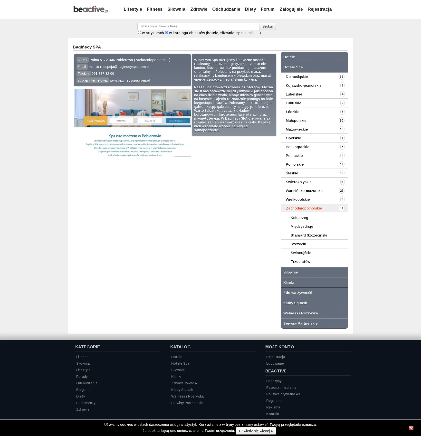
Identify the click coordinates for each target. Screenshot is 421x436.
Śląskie (292, 173)
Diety (250, 9)
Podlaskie (294, 155)
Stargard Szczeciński (309, 235)
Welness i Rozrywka (300, 313)
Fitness (155, 9)
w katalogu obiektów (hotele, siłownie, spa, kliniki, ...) (215, 33)
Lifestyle (133, 9)
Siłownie (290, 272)
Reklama (273, 407)
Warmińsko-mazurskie (305, 191)
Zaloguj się (291, 9)
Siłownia (176, 9)
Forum (268, 9)
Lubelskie (294, 94)
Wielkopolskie (298, 199)
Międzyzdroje (302, 226)
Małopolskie (296, 120)
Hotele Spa (293, 67)
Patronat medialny (281, 387)
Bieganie (83, 390)
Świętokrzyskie (299, 182)
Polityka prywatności (283, 394)
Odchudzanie (226, 9)
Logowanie (275, 363)
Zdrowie (198, 9)
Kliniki (288, 282)
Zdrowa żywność (297, 293)
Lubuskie (293, 103)
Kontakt (272, 414)
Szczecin (298, 244)
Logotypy (273, 381)
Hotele (289, 57)
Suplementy (85, 403)
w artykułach (153, 33)
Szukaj (267, 26)
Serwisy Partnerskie (300, 323)
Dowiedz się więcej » (256, 431)
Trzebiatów (300, 261)
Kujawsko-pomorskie (304, 85)
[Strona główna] (91, 12)
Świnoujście (301, 253)
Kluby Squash (295, 303)
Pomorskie (295, 164)
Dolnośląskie (297, 77)
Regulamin (274, 401)
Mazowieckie (297, 129)
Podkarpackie (297, 147)
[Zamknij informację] (411, 429)
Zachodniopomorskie (304, 208)
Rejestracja (320, 9)
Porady (81, 377)
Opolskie (293, 138)
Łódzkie (292, 112)
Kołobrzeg (299, 218)
